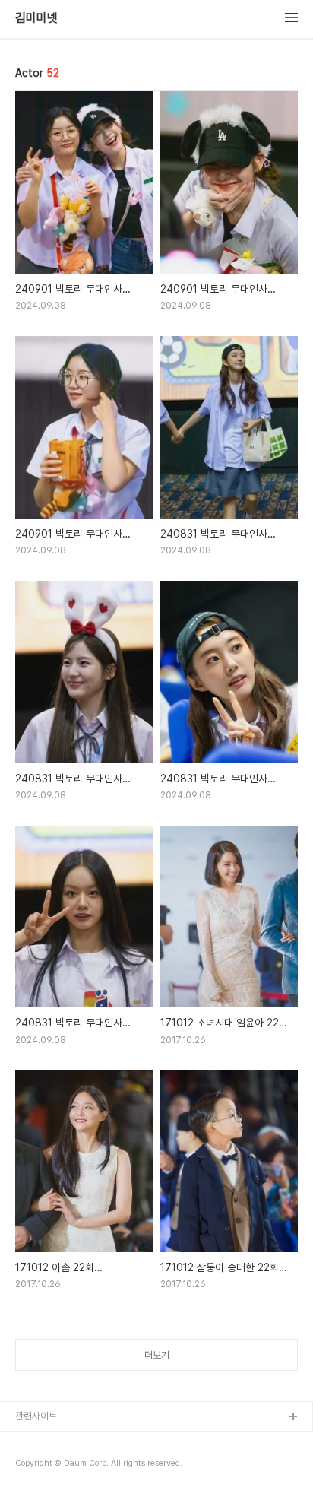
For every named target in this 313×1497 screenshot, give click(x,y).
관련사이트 (36, 1416)
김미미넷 (36, 18)
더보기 (156, 1355)
